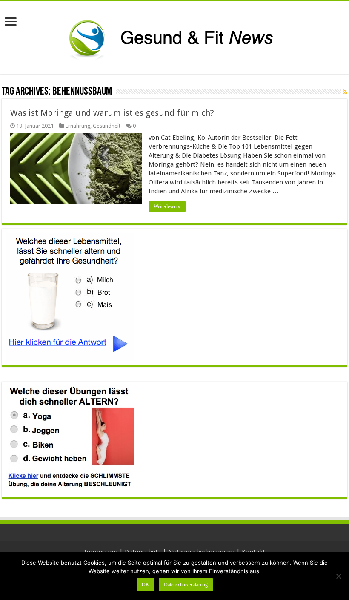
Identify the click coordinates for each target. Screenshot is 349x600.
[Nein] (338, 576)
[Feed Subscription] (345, 92)
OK (145, 585)
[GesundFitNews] (174, 36)
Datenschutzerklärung (186, 585)
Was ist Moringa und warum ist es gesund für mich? (112, 113)
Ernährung (78, 126)
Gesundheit (106, 126)
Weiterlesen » (167, 207)
